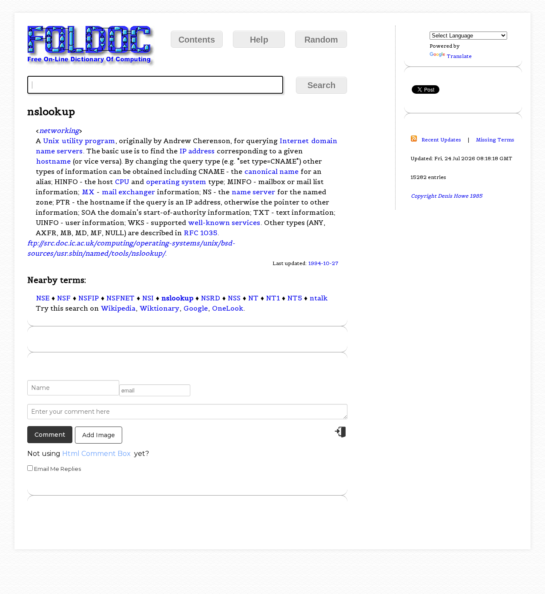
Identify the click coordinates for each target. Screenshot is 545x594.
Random (321, 39)
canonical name (271, 171)
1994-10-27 (323, 263)
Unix (51, 140)
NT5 (294, 298)
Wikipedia (118, 308)
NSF (64, 298)
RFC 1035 (200, 232)
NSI (148, 298)
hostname (53, 161)
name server (253, 191)
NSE (42, 298)
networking (59, 130)
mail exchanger (128, 191)
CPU (122, 181)
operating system (176, 181)
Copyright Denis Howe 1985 (446, 196)
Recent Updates (441, 139)
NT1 (273, 298)
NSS (234, 298)
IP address (197, 151)
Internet (294, 140)
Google (196, 308)
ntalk (318, 298)
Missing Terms (495, 139)
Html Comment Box (96, 454)
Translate (459, 56)
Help (259, 39)
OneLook (227, 308)
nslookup (177, 298)
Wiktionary (159, 308)
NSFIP (88, 298)
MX (88, 191)
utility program (88, 140)
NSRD (210, 298)
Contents (196, 39)
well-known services (224, 222)
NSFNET (120, 298)
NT (253, 298)
